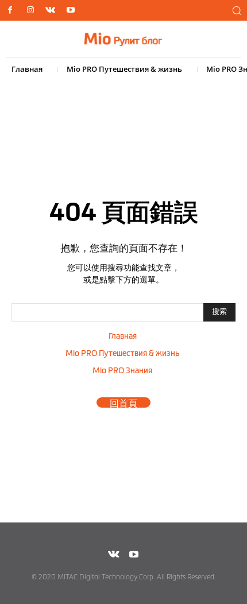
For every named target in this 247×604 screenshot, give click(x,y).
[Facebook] (10, 11)
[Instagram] (30, 11)
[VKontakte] (50, 11)
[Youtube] (70, 11)
